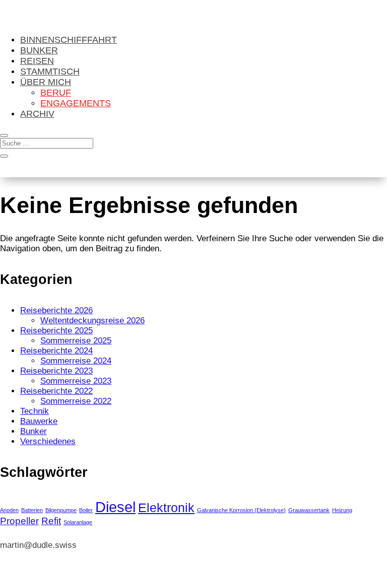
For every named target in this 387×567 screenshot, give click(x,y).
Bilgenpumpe (61, 510)
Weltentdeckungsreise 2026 (92, 320)
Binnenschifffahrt (68, 40)
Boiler (86, 510)
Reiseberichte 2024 (56, 351)
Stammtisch (50, 71)
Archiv (37, 114)
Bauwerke (38, 421)
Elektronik (166, 508)
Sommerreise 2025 (75, 340)
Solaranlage (77, 522)
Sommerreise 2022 (75, 401)
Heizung (342, 510)
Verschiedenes (48, 441)
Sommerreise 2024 (75, 361)
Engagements (75, 103)
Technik (34, 411)
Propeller (19, 521)
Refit (51, 521)
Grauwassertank (309, 510)
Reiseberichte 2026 (56, 310)
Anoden (9, 510)
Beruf (55, 93)
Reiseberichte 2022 (56, 391)
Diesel (115, 507)
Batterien (32, 510)
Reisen (37, 61)
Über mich (45, 82)
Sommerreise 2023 (75, 381)
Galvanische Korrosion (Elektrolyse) (241, 510)
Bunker (39, 50)
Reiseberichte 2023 (56, 371)
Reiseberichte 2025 (56, 330)
